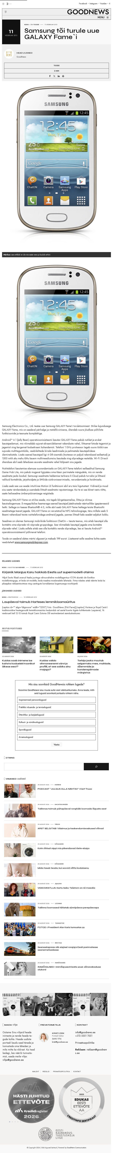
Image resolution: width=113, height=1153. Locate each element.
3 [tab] (15, 1121)
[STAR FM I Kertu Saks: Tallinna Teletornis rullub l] (98, 1004)
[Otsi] (96, 766)
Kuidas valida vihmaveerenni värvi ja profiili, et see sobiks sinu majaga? (55, 665)
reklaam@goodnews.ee (91, 1051)
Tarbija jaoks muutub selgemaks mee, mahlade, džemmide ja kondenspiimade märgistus (94, 666)
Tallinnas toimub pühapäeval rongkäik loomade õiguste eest (72, 808)
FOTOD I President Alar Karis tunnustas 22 (61, 927)
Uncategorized (61, 804)
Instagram (93, 3)
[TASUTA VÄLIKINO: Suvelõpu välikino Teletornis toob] (63, 1004)
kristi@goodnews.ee (60, 1042)
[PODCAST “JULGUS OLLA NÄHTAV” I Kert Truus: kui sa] (11, 1004)
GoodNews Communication (76, 1147)
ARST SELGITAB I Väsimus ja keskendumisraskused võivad (71, 828)
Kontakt (77, 1071)
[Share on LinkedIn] (59, 76)
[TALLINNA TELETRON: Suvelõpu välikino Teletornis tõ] (46, 1004)
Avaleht (35, 1071)
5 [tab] (20, 1121)
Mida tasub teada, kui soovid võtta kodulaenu (63, 868)
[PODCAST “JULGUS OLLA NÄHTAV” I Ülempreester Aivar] (81, 1004)
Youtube (103, 3)
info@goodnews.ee (85, 1032)
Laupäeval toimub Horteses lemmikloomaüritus (38, 602)
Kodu (26, 24)
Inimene (58, 785)
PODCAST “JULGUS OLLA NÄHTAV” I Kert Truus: (65, 789)
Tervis (57, 824)
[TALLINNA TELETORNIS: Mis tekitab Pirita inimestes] (29, 1004)
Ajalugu (58, 883)
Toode (36, 24)
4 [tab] (18, 1121)
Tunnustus (59, 923)
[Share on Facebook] (50, 76)
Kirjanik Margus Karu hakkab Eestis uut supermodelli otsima (48, 572)
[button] (4, 8)
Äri (31, 24)
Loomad (58, 903)
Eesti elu (58, 943)
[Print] (63, 76)
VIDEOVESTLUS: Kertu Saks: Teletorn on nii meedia (66, 888)
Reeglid (46, 1071)
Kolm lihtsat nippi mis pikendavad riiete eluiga (63, 848)
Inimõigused (60, 963)
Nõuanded (59, 844)
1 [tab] (9, 1121)
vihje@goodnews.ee (13, 1060)
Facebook (83, 3)
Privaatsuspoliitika (84, 1043)
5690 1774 (56, 1039)
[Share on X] (54, 76)
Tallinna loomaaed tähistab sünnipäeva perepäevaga (68, 907)
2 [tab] (12, 1121)
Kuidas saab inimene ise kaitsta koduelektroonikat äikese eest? (18, 663)
